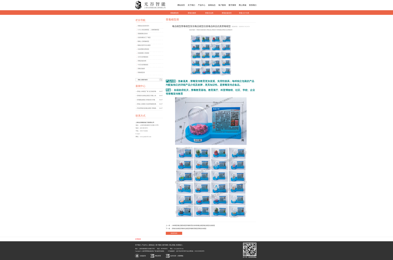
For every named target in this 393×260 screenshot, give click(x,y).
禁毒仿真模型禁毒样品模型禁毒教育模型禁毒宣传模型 (189, 228)
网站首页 (181, 5)
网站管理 (158, 256)
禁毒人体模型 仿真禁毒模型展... (150, 104)
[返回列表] (174, 233)
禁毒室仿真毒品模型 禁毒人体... (150, 95)
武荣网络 (180, 256)
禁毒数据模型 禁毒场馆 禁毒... (150, 100)
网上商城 (242, 5)
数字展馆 (232, 5)
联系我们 (252, 5)
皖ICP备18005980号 (181, 251)
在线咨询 (143, 256)
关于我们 (191, 5)
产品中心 (201, 5)
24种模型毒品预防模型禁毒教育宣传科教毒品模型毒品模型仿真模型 (193, 225)
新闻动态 (212, 5)
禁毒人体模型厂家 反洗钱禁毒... (150, 91)
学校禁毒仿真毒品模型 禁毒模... (150, 108)
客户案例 (222, 5)
